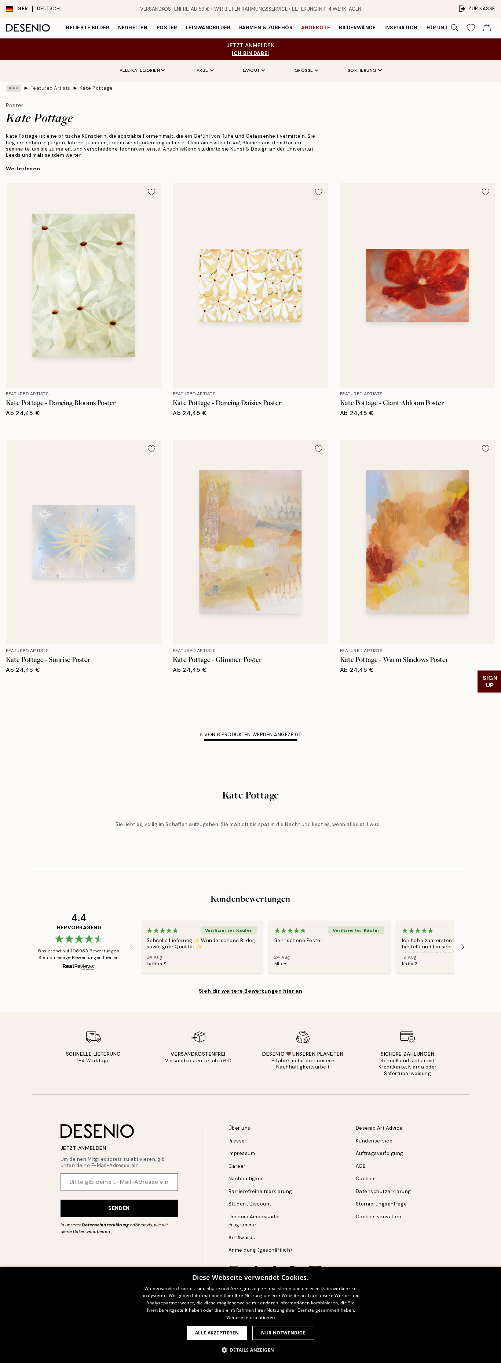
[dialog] (250, 1315)
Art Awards (241, 1237)
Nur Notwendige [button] (283, 1333)
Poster (167, 28)
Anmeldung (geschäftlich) (260, 1250)
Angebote (315, 28)
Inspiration (401, 28)
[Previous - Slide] (132, 946)
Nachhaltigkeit (246, 1178)
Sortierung (362, 70)
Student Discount (249, 1204)
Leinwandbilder (208, 28)
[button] (250, 1349)
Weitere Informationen (250, 1317)
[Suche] (455, 28)
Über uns (239, 1128)
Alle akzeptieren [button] (217, 1333)
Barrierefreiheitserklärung (260, 1191)
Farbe (201, 70)
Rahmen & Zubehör (265, 28)
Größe (304, 70)
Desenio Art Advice (379, 1128)
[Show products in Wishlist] (471, 28)
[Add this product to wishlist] (151, 192)
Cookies (366, 1178)
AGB (361, 1166)
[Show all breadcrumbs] (13, 88)
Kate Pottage (96, 88)
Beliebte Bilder (87, 28)
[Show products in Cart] (487, 28)
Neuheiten (133, 28)
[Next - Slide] (463, 946)
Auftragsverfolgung (379, 1153)
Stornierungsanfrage (381, 1204)
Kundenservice (374, 1141)
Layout (251, 70)
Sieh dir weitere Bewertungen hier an (250, 991)
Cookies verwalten (379, 1217)
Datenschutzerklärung (105, 1225)
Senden (118, 1208)
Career (237, 1166)
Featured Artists (50, 88)
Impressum (241, 1153)
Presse (236, 1141)
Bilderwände (357, 28)
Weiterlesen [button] (23, 168)
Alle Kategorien (140, 70)
